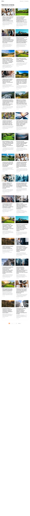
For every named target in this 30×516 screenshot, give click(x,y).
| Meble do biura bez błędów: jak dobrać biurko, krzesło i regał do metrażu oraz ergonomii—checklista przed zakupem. (7, 81)
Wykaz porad (22, 1)
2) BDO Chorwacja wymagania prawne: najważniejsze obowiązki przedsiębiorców (7, 247)
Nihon (3, 1)
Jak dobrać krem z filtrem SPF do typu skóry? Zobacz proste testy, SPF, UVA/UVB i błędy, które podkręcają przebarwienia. (7, 164)
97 (16, 323)
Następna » (19, 323)
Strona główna (26, 1)
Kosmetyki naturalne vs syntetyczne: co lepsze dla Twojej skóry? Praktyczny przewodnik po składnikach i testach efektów (7, 310)
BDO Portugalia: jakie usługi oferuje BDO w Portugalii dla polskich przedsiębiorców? (7, 289)
